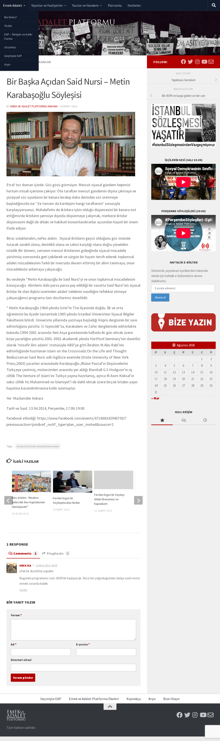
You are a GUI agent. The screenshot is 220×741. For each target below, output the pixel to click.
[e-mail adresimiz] (211, 61)
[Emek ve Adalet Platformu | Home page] (61, 25)
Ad (14, 644)
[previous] (8, 500)
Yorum (16, 615)
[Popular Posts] (162, 420)
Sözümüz (10, 47)
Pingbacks (58, 553)
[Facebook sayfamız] (183, 61)
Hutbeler (134, 5)
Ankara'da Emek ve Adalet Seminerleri (38, 446)
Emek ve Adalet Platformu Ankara (34, 106)
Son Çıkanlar (39, 62)
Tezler (8, 26)
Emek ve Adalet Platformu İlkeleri (94, 699)
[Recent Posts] (205, 420)
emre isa (25, 565)
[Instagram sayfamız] (197, 61)
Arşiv (7, 64)
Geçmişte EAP (13, 56)
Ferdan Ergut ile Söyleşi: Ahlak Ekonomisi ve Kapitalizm (109, 499)
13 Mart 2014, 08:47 (46, 565)
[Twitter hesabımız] (190, 61)
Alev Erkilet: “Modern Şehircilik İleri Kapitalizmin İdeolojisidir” (28, 502)
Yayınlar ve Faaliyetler (47, 5)
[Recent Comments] (183, 420)
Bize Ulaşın (171, 699)
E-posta (83, 644)
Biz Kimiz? (10, 17)
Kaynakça (134, 699)
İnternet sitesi (21, 660)
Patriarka (115, 5)
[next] (138, 500)
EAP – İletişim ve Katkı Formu (18, 36)
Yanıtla (23, 590)
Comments (25, 553)
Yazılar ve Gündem (85, 5)
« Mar (155, 398)
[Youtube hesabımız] (204, 61)
